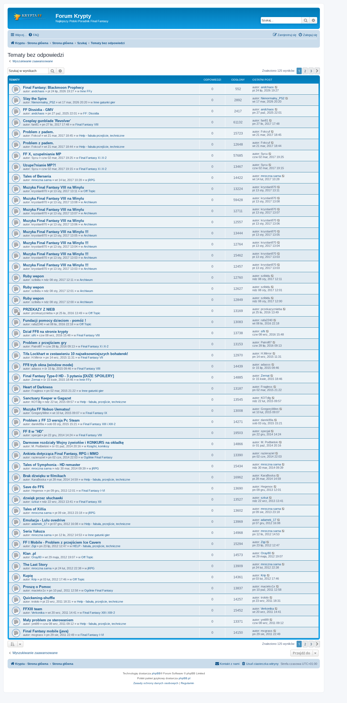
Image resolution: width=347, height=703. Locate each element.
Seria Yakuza (34, 531)
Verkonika (37, 612)
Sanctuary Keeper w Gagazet (47, 398)
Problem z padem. (38, 132)
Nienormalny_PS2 (43, 102)
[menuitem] (33, 35)
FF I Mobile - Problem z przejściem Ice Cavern (62, 542)
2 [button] (305, 70)
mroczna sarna (41, 180)
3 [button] (311, 70)
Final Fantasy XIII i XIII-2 (99, 424)
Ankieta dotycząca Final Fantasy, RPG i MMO (60, 454)
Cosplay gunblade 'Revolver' (47, 121)
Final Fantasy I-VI (93, 490)
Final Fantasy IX (96, 413)
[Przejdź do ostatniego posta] (276, 87)
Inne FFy (86, 91)
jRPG (91, 180)
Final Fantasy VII (92, 357)
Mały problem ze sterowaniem (48, 620)
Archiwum (90, 202)
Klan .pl (29, 553)
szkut (35, 501)
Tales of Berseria (37, 176)
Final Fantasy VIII (86, 124)
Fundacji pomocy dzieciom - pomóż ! (54, 320)
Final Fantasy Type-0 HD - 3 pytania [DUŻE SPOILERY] (68, 376)
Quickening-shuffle (39, 598)
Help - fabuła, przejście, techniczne (103, 401)
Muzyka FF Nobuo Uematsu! (46, 409)
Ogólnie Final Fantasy (98, 457)
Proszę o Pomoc (37, 587)
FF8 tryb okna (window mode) (48, 365)
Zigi (33, 546)
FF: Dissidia (91, 113)
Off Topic (89, 191)
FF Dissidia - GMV (38, 110)
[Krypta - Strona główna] (32, 17)
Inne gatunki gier (104, 102)
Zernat (35, 379)
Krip (34, 579)
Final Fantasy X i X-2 (93, 157)
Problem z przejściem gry (44, 343)
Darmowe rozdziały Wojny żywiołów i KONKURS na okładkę (73, 443)
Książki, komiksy (98, 446)
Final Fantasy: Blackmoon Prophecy (53, 88)
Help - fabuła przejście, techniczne (101, 135)
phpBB (156, 673)
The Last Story (35, 565)
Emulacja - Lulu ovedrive (44, 520)
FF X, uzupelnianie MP (42, 154)
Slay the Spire (35, 99)
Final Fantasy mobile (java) (45, 631)
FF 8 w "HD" (33, 431)
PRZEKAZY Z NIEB (39, 309)
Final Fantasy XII (90, 501)
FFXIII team (32, 609)
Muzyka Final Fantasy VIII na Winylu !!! (55, 232)
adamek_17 (39, 523)
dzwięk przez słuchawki (43, 498)
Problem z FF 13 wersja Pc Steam (51, 420)
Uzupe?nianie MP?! (39, 165)
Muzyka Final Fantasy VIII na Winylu (53, 187)
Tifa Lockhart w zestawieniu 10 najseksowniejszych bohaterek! (75, 354)
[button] (317, 71)
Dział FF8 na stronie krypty (45, 332)
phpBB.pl (184, 678)
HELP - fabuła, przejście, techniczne (96, 546)
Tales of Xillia (34, 509)
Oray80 (36, 557)
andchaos (37, 91)
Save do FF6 (33, 487)
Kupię (28, 576)
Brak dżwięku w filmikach (44, 476)
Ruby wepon (33, 276)
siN (33, 335)
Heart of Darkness (38, 387)
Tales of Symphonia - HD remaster (51, 465)
